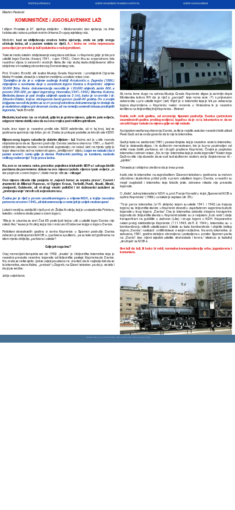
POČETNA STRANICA (39, 3)
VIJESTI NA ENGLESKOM (195, 3)
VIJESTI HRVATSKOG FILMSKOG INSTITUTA (117, 3)
